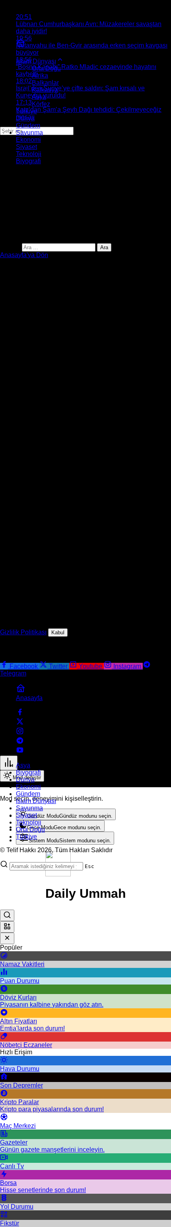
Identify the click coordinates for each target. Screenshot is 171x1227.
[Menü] (8, 763)
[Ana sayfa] (20, 45)
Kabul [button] (57, 632)
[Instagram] (20, 732)
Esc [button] (89, 866)
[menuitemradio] (66, 814)
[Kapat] (7, 938)
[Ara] (7, 915)
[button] (7, 927)
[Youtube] (20, 751)
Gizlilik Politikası (23, 632)
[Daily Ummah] (58, 874)
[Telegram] (20, 742)
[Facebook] (20, 713)
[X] (20, 723)
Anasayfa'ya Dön (24, 255)
